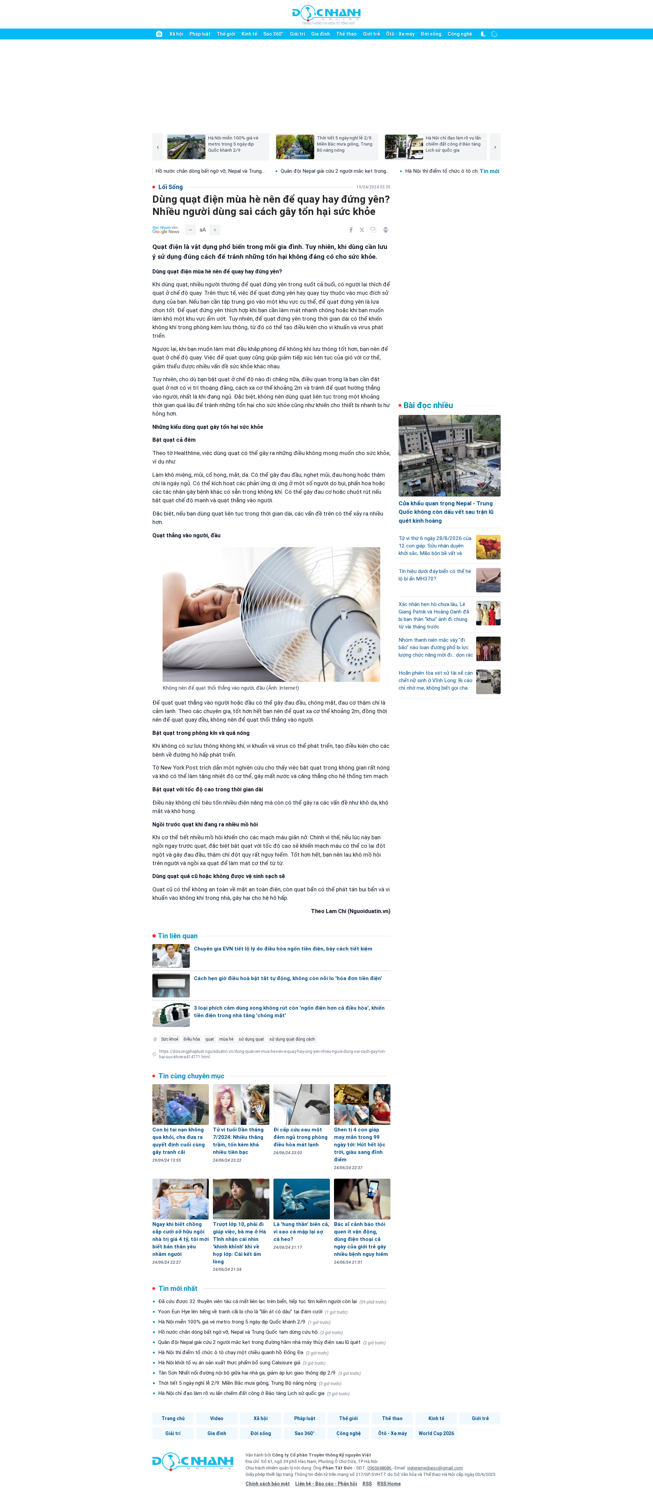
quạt (209, 1039)
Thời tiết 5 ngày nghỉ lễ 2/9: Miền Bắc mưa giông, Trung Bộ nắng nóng (249, 1383)
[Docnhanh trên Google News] (166, 230)
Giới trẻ (371, 34)
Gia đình (320, 34)
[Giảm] (190, 229)
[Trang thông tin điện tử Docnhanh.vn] (326, 14)
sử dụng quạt (251, 1039)
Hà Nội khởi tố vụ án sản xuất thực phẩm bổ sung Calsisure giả (241, 1363)
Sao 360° (273, 34)
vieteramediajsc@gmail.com (435, 1467)
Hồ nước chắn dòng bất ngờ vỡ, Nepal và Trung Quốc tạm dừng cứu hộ (250, 1332)
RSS (367, 1483)
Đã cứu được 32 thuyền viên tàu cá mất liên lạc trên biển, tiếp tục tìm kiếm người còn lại (272, 1301)
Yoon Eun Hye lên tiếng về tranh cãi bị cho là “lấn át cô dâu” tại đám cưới (253, 1312)
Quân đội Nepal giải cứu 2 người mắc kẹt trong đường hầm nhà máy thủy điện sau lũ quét (272, 1342)
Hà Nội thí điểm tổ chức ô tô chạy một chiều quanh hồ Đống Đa (243, 1352)
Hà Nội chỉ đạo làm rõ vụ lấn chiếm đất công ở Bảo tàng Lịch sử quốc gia (254, 1393)
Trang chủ (173, 1418)
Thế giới (226, 34)
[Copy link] (373, 230)
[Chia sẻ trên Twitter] (362, 230)
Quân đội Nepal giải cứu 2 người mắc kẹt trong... (275, 171)
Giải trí (297, 34)
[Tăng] (215, 229)
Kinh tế (249, 34)
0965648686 (379, 1467)
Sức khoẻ (169, 1039)
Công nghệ (460, 34)
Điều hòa (192, 1039)
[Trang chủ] (159, 34)
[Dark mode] (483, 34)
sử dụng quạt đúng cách (292, 1039)
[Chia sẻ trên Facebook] (351, 230)
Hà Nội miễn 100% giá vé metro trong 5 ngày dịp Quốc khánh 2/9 (244, 1322)
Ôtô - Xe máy (400, 34)
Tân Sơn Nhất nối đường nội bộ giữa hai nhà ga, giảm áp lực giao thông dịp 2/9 (259, 1373)
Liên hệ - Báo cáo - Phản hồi (326, 1483)
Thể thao (346, 34)
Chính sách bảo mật (268, 1483)
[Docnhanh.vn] (192, 1464)
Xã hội (176, 34)
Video (216, 1418)
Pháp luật (200, 34)
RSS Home (389, 1483)
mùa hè (226, 1039)
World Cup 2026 (436, 1433)
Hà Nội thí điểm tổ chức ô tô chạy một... (391, 171)
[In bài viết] (385, 230)
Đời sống (431, 34)
